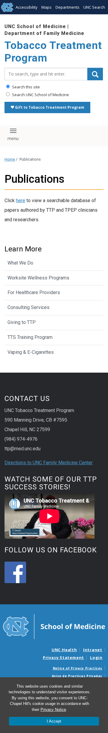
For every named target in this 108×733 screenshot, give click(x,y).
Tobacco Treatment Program (53, 51)
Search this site (25, 87)
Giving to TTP (22, 322)
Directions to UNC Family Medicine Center (48, 462)
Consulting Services (29, 307)
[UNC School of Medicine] (54, 626)
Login (96, 657)
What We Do (20, 263)
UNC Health (64, 649)
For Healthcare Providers (34, 292)
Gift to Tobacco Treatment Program (49, 107)
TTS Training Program (30, 337)
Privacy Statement (63, 657)
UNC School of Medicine (35, 26)
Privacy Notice (53, 709)
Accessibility (27, 7)
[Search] (95, 74)
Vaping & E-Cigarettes (31, 352)
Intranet (92, 649)
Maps (46, 7)
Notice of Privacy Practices (77, 668)
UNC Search (94, 7)
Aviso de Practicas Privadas (77, 676)
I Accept (54, 721)
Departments (68, 7)
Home (9, 159)
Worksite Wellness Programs (38, 278)
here (20, 200)
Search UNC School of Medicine (40, 94)
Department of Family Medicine (44, 33)
